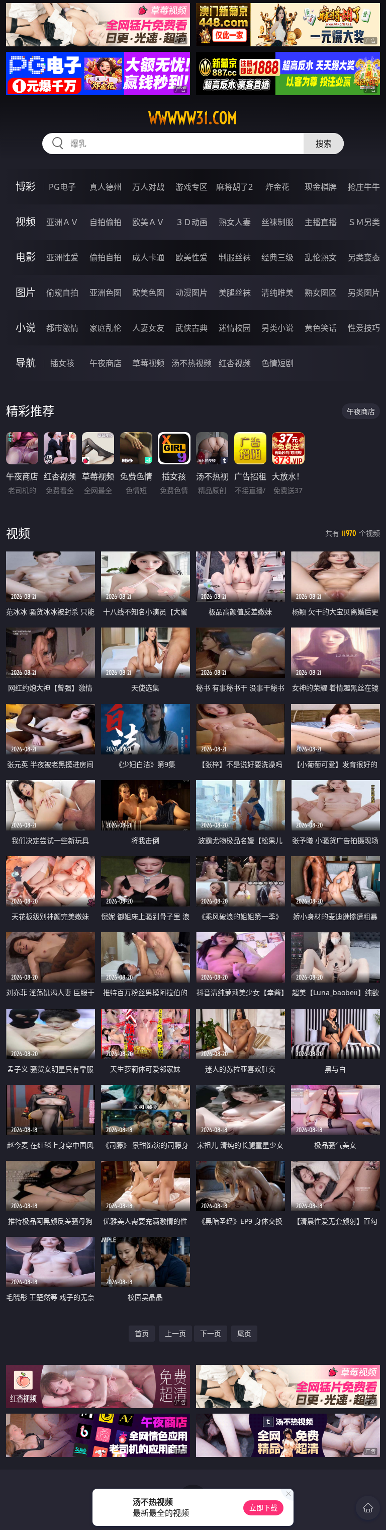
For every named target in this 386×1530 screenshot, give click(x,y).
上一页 (175, 1333)
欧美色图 (148, 292)
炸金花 (277, 186)
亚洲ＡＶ (62, 222)
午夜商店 (105, 363)
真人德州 (105, 186)
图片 (26, 292)
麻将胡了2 (234, 186)
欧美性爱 (191, 257)
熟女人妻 (235, 222)
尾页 (244, 1333)
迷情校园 (235, 327)
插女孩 (62, 363)
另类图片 (364, 292)
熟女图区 (321, 292)
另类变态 (364, 257)
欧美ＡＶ (148, 222)
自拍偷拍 (105, 222)
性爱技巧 (364, 327)
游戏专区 (191, 186)
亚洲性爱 (62, 257)
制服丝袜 (235, 257)
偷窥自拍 (62, 292)
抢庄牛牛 (364, 186)
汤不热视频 (191, 363)
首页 (142, 1333)
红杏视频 (235, 363)
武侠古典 (191, 327)
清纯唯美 (277, 292)
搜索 (324, 143)
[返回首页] (368, 1508)
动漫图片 (191, 292)
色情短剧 (277, 363)
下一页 (210, 1333)
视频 (26, 222)
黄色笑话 (321, 327)
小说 (26, 327)
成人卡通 (148, 257)
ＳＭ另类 (364, 222)
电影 (26, 257)
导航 (26, 363)
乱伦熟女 (321, 257)
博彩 (26, 186)
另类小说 (277, 327)
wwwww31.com (192, 118)
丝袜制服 (277, 222)
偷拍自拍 (105, 257)
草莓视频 (148, 363)
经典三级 (277, 257)
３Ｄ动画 (191, 222)
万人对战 (148, 186)
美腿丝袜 (235, 292)
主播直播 (321, 222)
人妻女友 (148, 327)
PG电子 (62, 186)
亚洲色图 (105, 292)
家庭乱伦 (105, 327)
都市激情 (62, 327)
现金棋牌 (321, 186)
